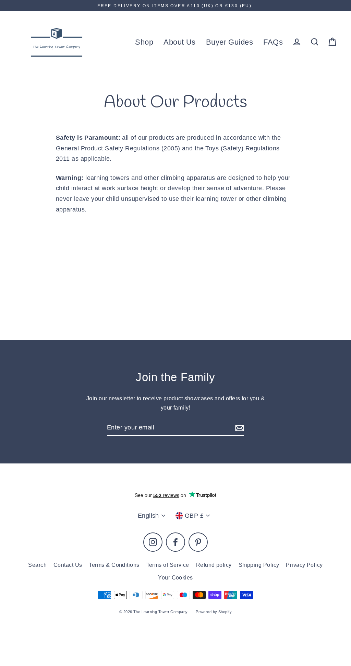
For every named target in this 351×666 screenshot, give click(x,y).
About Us (180, 42)
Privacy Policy (304, 565)
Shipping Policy (259, 565)
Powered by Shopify (214, 612)
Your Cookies (175, 578)
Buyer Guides (229, 42)
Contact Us (67, 565)
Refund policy (214, 565)
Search (37, 565)
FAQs (273, 42)
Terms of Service (167, 565)
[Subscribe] (238, 428)
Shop (144, 42)
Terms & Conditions (114, 565)
